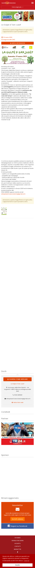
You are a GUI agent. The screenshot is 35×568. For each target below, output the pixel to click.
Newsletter (17, 549)
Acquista (17, 543)
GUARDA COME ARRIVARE (18, 379)
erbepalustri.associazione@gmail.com (13, 194)
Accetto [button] (17, 565)
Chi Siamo (18, 538)
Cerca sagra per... (17, 7)
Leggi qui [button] (26, 560)
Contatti (18, 546)
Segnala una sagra (17, 540)
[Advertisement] (17, 140)
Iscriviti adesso (17, 519)
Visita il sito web (18, 402)
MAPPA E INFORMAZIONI (18, 43)
